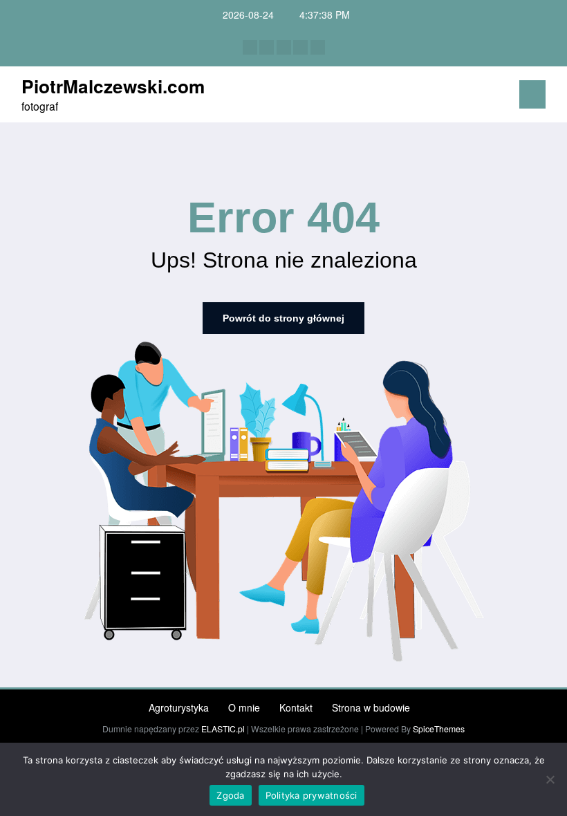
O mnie (244, 707)
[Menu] (532, 94)
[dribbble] (284, 47)
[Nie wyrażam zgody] (550, 779)
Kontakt (296, 707)
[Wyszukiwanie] (476, 97)
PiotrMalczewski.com (113, 86)
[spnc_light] (497, 96)
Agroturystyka (179, 707)
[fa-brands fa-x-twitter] (266, 47)
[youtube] (317, 47)
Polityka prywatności (311, 795)
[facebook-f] (250, 47)
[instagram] (300, 47)
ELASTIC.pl (223, 728)
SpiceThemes (439, 728)
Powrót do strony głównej (283, 318)
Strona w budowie (371, 707)
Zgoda (230, 795)
